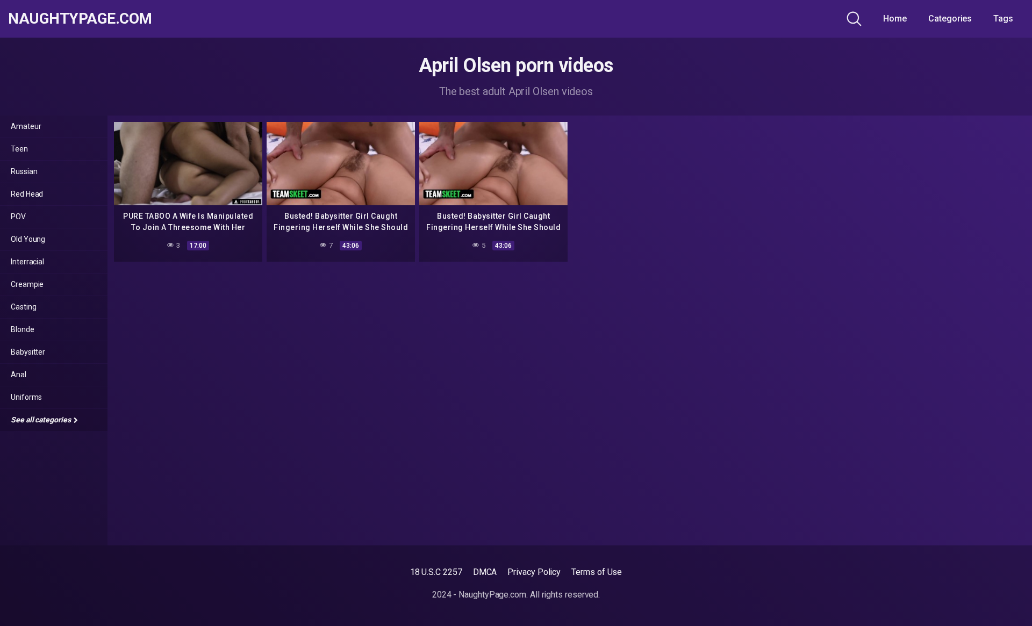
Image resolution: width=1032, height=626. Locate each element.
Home (895, 18)
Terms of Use (596, 572)
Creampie (27, 284)
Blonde (22, 329)
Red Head (27, 194)
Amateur (26, 126)
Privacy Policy (534, 572)
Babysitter (28, 352)
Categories (950, 18)
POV (18, 216)
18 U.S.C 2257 (436, 572)
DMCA (485, 572)
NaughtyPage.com (80, 18)
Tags (1003, 18)
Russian (24, 171)
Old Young (28, 239)
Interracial (27, 261)
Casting (23, 307)
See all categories (41, 419)
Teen (19, 149)
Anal (18, 374)
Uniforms (26, 397)
